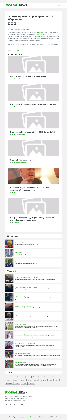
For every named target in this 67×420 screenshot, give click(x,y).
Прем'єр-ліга (34, 277)
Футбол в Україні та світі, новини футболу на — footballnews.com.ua (28, 417)
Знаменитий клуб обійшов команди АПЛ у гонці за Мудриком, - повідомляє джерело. (35, 307)
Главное (16, 162)
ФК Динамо (22, 380)
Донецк (25, 261)
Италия (16, 79)
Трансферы (43, 380)
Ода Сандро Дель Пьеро (21, 254)
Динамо (40, 377)
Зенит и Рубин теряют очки (22, 160)
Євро (21, 324)
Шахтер (36, 380)
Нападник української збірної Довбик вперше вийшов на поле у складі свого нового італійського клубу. (35, 346)
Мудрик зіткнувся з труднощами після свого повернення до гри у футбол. (32, 288)
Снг (15, 192)
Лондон (17, 306)
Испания (14, 380)
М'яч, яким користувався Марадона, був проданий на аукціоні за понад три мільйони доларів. (37, 355)
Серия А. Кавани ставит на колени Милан (28, 76)
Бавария (23, 106)
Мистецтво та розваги (25, 287)
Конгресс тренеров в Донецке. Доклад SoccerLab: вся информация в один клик (32, 219)
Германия (17, 106)
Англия (15, 51)
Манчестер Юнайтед (28, 242)
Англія (22, 362)
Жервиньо (40, 32)
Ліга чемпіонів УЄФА (25, 277)
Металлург (31, 383)
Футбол (17, 277)
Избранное (54, 377)
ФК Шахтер (9, 383)
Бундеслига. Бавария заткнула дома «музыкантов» (33, 104)
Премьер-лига (23, 162)
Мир (10, 51)
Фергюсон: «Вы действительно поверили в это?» (26, 244)
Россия (50, 380)
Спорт (28, 353)
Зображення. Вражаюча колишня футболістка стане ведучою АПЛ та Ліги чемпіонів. (35, 279)
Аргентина (23, 353)
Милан (21, 79)
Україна (17, 334)
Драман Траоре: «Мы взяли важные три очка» (26, 263)
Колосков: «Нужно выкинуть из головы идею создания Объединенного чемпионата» (30, 189)
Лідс (28, 315)
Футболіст (34, 287)
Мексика (17, 353)
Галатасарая (36, 36)
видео (20, 252)
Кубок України (23, 296)
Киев (34, 377)
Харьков (23, 383)
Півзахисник (29, 306)
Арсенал (20, 51)
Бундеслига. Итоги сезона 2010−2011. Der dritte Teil (32, 132)
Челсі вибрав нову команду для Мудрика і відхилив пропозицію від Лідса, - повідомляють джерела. (36, 317)
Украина (16, 222)
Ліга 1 (25, 324)
